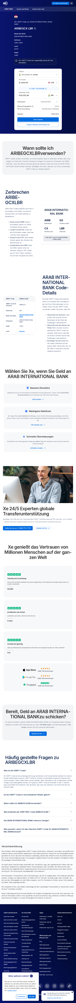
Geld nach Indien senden (10, 920)
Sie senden (22, 79)
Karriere (59, 923)
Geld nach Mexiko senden (11, 926)
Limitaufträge (25, 946)
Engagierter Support (63, 930)
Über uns (59, 916)
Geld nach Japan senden (10, 930)
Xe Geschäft (25, 916)
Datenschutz (60, 936)
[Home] (5, 3)
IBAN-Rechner (43, 965)
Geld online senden (9, 916)
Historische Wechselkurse (46, 951)
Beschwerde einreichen (64, 952)
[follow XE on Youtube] (62, 986)
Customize (21, 996)
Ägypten (22, 331)
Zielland (21, 71)
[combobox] (52, 83)
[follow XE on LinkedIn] (47, 986)
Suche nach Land (38, 9)
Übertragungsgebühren (10, 967)
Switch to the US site (54, 998)
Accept (31, 996)
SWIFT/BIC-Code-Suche (46, 975)
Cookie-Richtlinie (62, 940)
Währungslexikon (44, 955)
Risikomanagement (27, 940)
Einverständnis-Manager (64, 943)
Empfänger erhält (24, 92)
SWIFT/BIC (8, 9)
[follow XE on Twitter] (40, 986)
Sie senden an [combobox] (30, 75)
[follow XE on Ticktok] (69, 986)
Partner (59, 920)
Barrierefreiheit (61, 955)
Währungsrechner (44, 945)
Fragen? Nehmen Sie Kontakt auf (38, 125)
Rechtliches (60, 933)
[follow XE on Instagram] (54, 986)
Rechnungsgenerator (45, 968)
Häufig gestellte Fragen (63, 926)
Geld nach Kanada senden (11, 938)
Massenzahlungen (27, 962)
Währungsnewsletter (45, 961)
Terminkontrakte (26, 943)
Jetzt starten (38, 119)
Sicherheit (6, 971)
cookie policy (12, 990)
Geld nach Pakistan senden (11, 923)
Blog (40, 941)
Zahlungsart (21, 102)
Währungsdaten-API (27, 955)
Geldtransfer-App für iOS (46, 927)
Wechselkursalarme (44, 958)
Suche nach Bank (23, 9)
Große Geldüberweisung (10, 958)
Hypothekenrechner (45, 971)
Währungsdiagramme (45, 948)
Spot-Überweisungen (28, 931)
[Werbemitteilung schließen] (72, 992)
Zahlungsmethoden (27, 965)
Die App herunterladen (60, 3)
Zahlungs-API (25, 958)
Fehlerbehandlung (62, 958)
